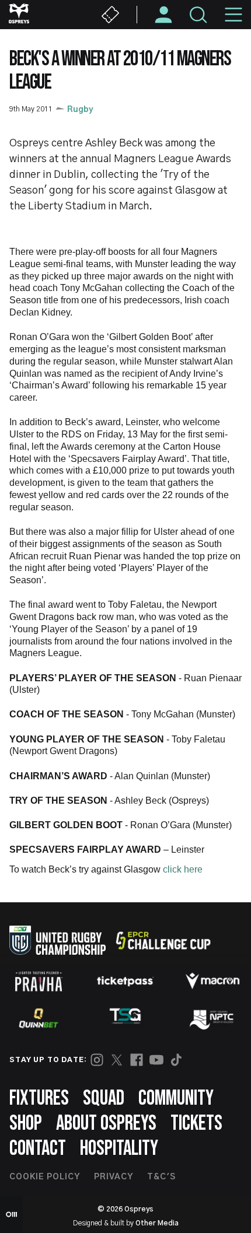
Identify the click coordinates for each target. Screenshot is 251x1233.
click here (183, 869)
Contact (37, 1148)
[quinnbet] (38, 1018)
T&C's (161, 1177)
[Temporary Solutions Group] (125, 1018)
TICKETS (196, 1123)
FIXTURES (39, 1098)
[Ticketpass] (125, 981)
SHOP (25, 1123)
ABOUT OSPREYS (106, 1123)
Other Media (157, 1223)
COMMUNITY (176, 1098)
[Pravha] (38, 981)
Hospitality (119, 1148)
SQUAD (103, 1098)
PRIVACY (113, 1177)
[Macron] (212, 981)
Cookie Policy (44, 1177)
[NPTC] (212, 1018)
